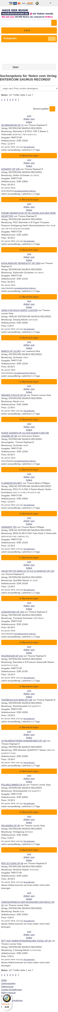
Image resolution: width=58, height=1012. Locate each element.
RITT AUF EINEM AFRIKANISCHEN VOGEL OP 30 (26, 941)
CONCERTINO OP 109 (12, 612)
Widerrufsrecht (8, 992)
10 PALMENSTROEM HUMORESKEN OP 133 (23, 740)
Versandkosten (29, 147)
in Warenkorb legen (29, 155)
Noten (16, 67)
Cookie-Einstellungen (11, 989)
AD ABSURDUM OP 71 (12, 125)
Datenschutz (7, 986)
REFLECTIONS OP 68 (12, 863)
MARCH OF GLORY (11, 351)
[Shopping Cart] (54, 3)
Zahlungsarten (8, 983)
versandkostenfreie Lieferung (25, 191)
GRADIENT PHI (9, 527)
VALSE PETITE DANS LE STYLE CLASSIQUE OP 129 (27, 571)
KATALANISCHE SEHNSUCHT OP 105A (20, 263)
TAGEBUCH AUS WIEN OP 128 (16, 700)
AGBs (4, 980)
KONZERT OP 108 (10, 169)
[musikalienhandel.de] (29, 12)
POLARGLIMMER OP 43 (13, 784)
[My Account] (48, 3)
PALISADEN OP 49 (10, 825)
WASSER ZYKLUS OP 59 (13, 395)
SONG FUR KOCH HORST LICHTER (19, 310)
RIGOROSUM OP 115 (12, 656)
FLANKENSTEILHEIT (11, 483)
